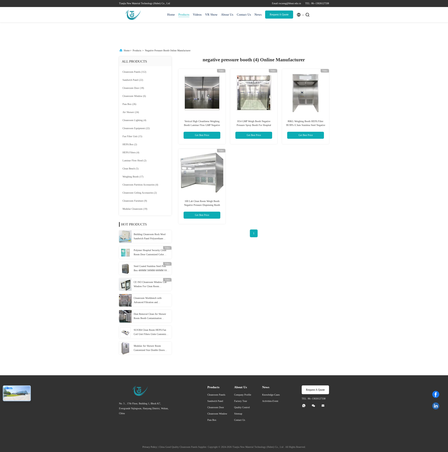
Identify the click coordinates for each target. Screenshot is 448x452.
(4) (134, 120)
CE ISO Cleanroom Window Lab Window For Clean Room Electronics (150, 285)
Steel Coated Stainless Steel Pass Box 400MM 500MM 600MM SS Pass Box (150, 269)
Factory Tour (240, 401)
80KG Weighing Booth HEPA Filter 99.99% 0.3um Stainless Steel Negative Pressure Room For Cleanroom (305, 125)
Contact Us (244, 14)
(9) (134, 201)
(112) (134, 72)
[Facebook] (436, 394)
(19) (134, 209)
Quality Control (242, 407)
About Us (227, 14)
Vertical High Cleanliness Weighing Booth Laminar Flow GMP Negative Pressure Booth (202, 125)
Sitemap (238, 413)
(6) (134, 96)
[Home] (133, 14)
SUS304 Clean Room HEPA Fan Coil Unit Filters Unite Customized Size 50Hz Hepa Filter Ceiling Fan (151, 332)
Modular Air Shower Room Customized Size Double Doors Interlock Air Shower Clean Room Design (151, 348)
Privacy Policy (149, 447)
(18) (133, 88)
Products (183, 14)
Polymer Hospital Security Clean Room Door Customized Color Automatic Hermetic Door (150, 253)
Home (171, 14)
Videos (197, 14)
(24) (130, 112)
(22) (132, 80)
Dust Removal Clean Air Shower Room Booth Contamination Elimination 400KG (150, 316)
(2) (129, 144)
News (258, 14)
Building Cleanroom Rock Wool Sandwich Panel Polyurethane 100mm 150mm (150, 237)
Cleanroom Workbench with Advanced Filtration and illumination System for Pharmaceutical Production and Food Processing (149, 300)
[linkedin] (436, 406)
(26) (129, 104)
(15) (132, 136)
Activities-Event (270, 401)
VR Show (211, 14)
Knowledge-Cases (271, 394)
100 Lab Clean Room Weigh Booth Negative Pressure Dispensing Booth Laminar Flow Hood (202, 205)
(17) (133, 176)
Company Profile (242, 394)
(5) (130, 168)
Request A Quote (279, 14)
